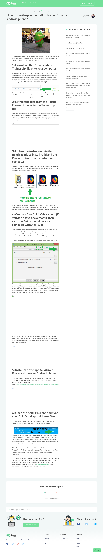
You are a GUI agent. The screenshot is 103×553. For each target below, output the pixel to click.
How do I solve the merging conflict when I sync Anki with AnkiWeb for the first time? (78, 95)
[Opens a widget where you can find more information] (97, 550)
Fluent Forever (10, 11)
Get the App (33, 3)
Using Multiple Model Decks (75, 48)
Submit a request (87, 3)
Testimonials (79, 541)
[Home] (11, 3)
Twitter (86, 524)
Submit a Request (31, 524)
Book (46, 541)
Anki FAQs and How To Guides (51, 11)
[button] (45, 493)
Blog (46, 543)
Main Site (24, 3)
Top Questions (64, 538)
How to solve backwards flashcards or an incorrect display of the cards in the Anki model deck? (78, 85)
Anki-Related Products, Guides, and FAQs (28, 11)
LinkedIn (95, 524)
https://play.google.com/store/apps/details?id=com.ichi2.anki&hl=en (37, 384)
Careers (78, 543)
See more (70, 109)
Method (47, 538)
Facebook (78, 524)
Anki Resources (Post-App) (74, 43)
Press (77, 546)
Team (77, 538)
